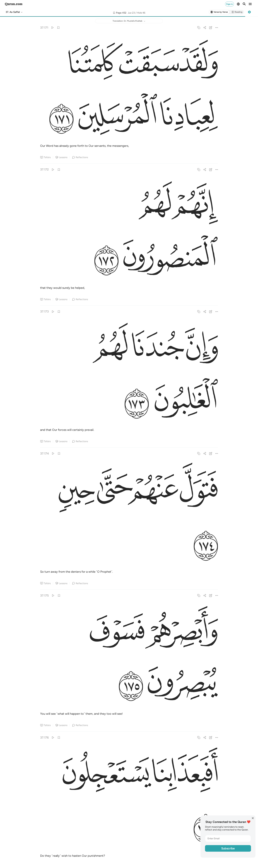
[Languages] (238, 4)
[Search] (244, 4)
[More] (216, 27)
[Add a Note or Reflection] (210, 27)
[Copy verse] (198, 27)
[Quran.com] (13, 4)
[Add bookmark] (114, 13)
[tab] (219, 12)
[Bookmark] (58, 27)
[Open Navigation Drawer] (250, 4)
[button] (14, 12)
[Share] (204, 27)
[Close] (252, 818)
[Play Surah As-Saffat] (52, 27)
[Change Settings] (249, 12)
